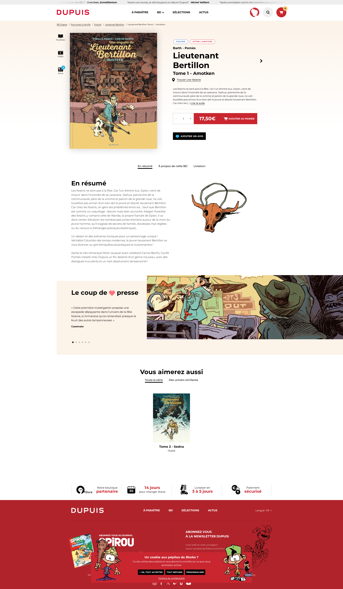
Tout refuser (174, 572)
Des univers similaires (183, 380)
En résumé (145, 166)
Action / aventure (202, 42)
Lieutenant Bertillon (114, 24)
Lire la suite (198, 103)
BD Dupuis (62, 24)
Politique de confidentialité (171, 578)
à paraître (140, 12)
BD (159, 12)
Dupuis (74, 12)
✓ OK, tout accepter (151, 572)
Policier (97, 24)
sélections (181, 12)
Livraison (199, 166)
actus (203, 12)
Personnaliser (195, 572)
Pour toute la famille (81, 24)
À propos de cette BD (172, 166)
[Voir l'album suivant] (261, 61)
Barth (177, 48)
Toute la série (154, 380)
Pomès (190, 48)
